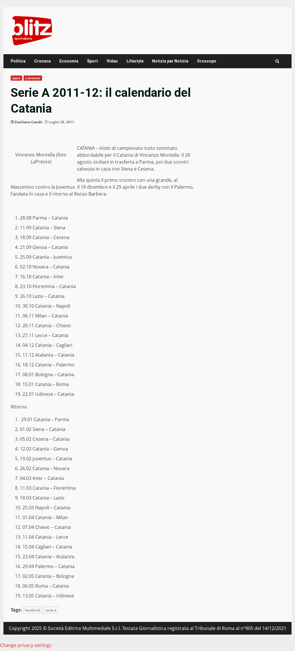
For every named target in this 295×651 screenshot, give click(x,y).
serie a (50, 610)
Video (112, 61)
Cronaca (42, 61)
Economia (68, 61)
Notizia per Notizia (170, 61)
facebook (33, 610)
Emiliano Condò (28, 122)
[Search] (277, 61)
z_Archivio (32, 78)
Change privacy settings (26, 645)
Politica (18, 61)
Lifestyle (134, 61)
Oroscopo (206, 61)
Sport (92, 61)
